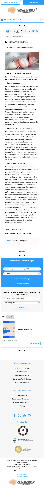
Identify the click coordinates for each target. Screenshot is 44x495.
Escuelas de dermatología (22, 399)
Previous (4, 331)
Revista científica (22, 375)
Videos (22, 406)
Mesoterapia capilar (25, 329)
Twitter (19, 415)
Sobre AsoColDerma (22, 368)
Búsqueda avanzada (22, 284)
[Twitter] (33, 31)
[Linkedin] (29, 31)
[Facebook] (26, 31)
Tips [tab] (3, 316)
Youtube (24, 415)
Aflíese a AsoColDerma (9, 2)
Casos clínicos (22, 395)
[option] (22, 331)
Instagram (30, 415)
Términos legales (22, 474)
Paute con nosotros (22, 383)
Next (39, 331)
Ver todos (33, 343)
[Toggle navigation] (41, 19)
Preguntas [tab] (10, 317)
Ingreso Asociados (33, 2)
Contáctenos (22, 372)
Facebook (14, 415)
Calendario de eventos (22, 402)
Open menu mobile (19, 19)
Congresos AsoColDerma (22, 379)
